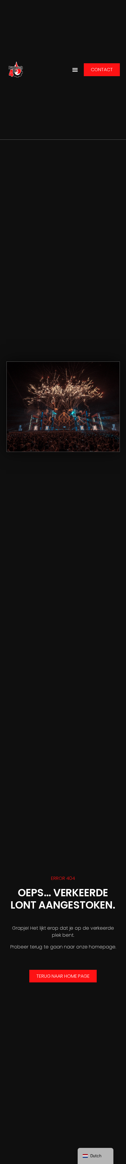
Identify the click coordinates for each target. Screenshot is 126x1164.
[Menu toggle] (75, 70)
